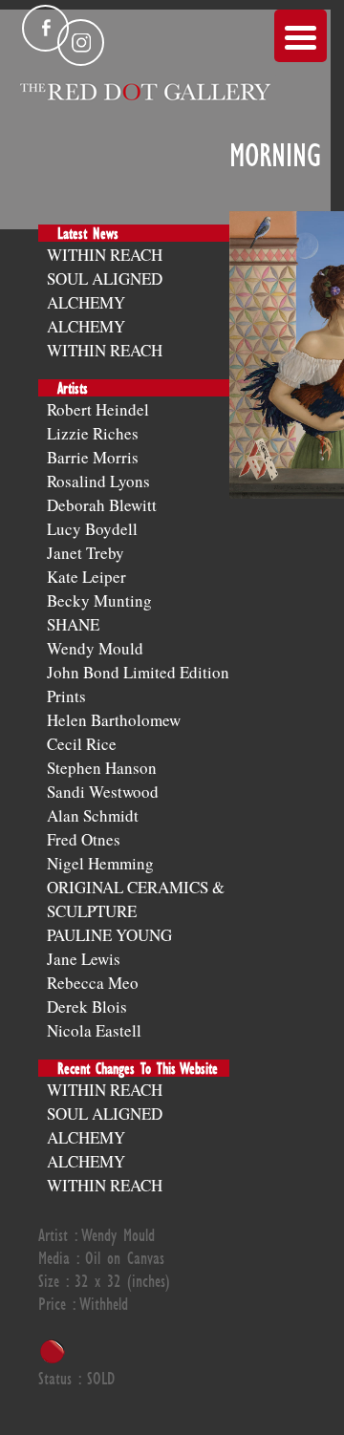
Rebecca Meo (93, 983)
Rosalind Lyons (98, 481)
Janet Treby (85, 553)
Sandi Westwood (103, 792)
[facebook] (45, 28)
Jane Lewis (83, 959)
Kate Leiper (86, 577)
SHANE (73, 624)
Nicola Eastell (94, 1030)
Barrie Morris (93, 457)
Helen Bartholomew (114, 720)
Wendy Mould (95, 648)
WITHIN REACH (104, 255)
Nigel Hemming (100, 863)
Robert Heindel (98, 409)
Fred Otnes (83, 839)
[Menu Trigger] (300, 36)
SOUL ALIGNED (104, 278)
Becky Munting (99, 600)
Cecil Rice (82, 744)
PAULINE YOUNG (109, 935)
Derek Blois (87, 1006)
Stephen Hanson (102, 768)
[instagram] (80, 42)
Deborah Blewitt (102, 505)
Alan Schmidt (93, 815)
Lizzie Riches (93, 433)
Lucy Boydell (92, 529)
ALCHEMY (86, 302)
